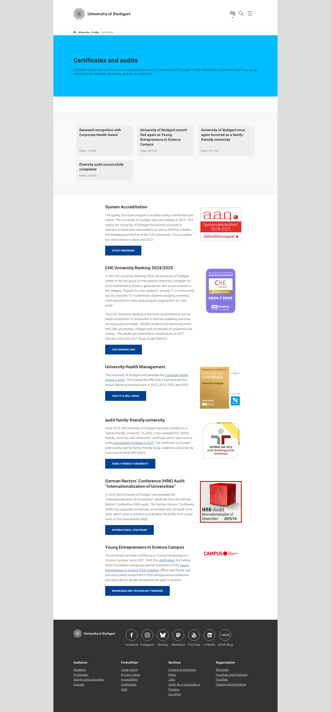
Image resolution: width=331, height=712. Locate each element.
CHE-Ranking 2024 (123, 349)
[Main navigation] (250, 13)
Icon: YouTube (194, 635)
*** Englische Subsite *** (75, 32)
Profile (95, 32)
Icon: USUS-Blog (225, 635)
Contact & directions (182, 670)
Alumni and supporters (89, 679)
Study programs (123, 250)
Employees (81, 675)
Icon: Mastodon (178, 635)
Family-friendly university (130, 463)
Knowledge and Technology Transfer (137, 591)
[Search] (241, 13)
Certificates (128, 684)
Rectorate (222, 670)
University (83, 32)
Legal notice (129, 670)
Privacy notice (130, 675)
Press (172, 675)
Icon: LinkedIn (209, 635)
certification (167, 560)
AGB (124, 689)
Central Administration (231, 684)
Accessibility (129, 679)
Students (80, 670)
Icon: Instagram (147, 635)
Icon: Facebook (131, 635)
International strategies (129, 530)
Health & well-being (125, 396)
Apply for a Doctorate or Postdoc (184, 686)
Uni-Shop (174, 694)
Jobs (171, 679)
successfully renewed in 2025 (134, 443)
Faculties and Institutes (231, 675)
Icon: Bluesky (163, 635)
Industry (79, 684)
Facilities (222, 679)
